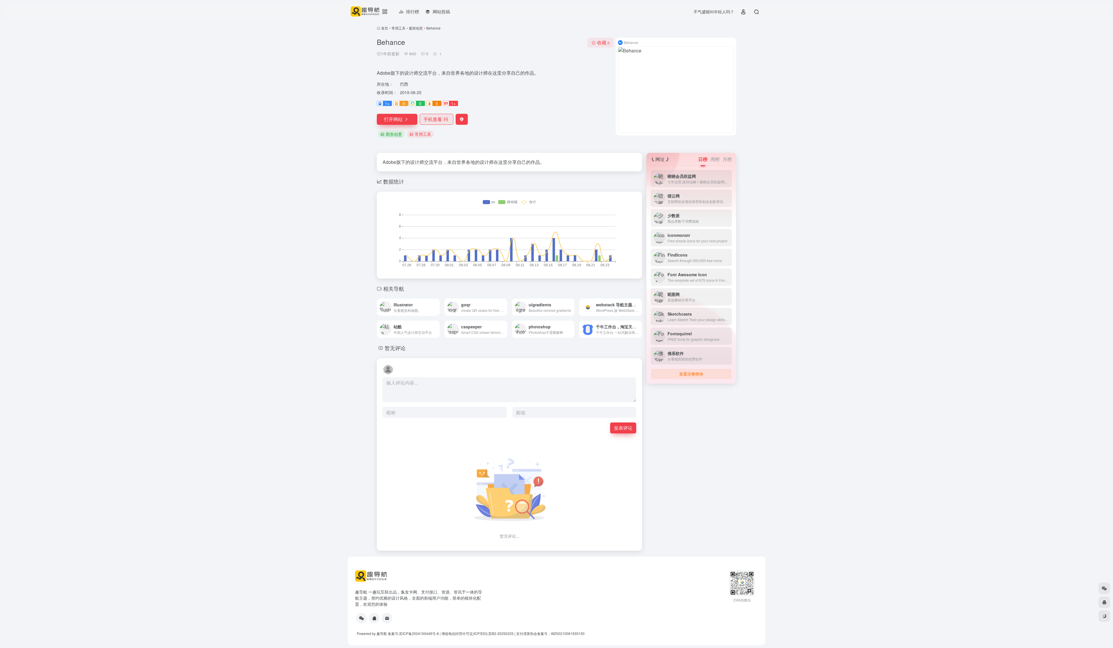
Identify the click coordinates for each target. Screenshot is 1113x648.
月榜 (727, 159)
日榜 (703, 159)
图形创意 (416, 27)
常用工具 (398, 27)
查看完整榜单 (691, 374)
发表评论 (623, 427)
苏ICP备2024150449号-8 (419, 633)
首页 (384, 27)
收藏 (603, 42)
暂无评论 (395, 348)
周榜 (715, 159)
